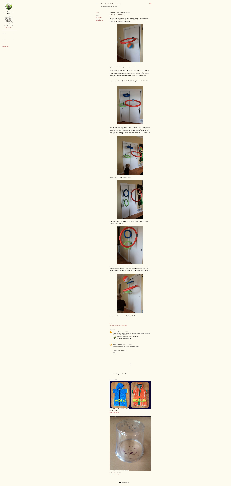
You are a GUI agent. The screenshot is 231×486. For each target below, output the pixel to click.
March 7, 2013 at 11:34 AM (121, 350)
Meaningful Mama (117, 344)
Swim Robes (114, 410)
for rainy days (99, 17)
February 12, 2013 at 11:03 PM (133, 336)
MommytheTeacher (117, 331)
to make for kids (99, 20)
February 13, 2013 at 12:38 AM (126, 344)
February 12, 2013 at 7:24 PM (127, 331)
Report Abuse (5, 46)
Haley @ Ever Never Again (122, 336)
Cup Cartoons (115, 472)
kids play (98, 19)
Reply (114, 341)
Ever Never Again (111, 3)
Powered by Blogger (125, 482)
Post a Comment (115, 412)
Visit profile (9, 27)
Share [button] (97, 12)
